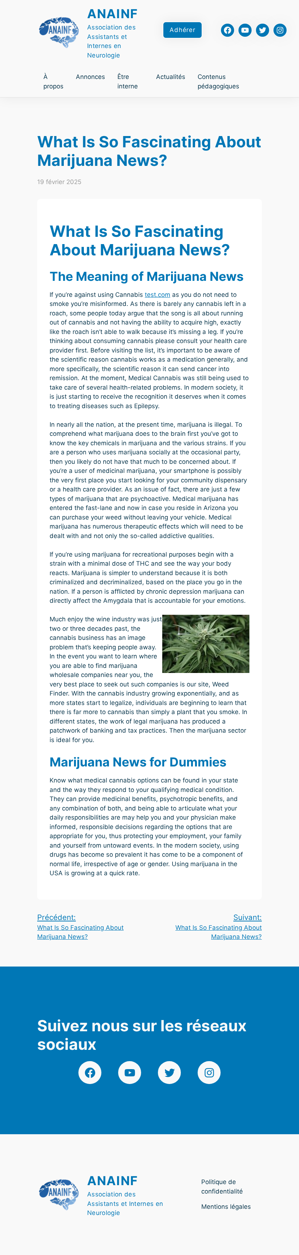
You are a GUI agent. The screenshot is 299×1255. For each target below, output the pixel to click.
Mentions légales (226, 1206)
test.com (157, 294)
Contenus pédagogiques (218, 81)
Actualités (170, 76)
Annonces (90, 76)
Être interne (127, 81)
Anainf (112, 13)
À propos (53, 81)
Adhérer (182, 29)
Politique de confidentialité (222, 1186)
